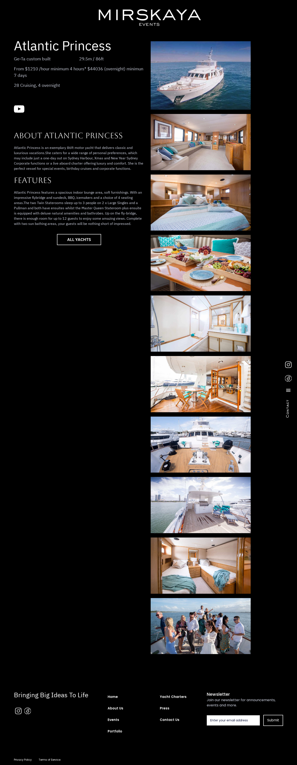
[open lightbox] (201, 75)
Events (113, 719)
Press (164, 708)
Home (113, 696)
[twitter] (54, 109)
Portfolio (115, 731)
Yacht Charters (173, 696)
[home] (148, 16)
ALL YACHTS (79, 239)
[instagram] (288, 364)
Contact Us (169, 719)
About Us (115, 708)
